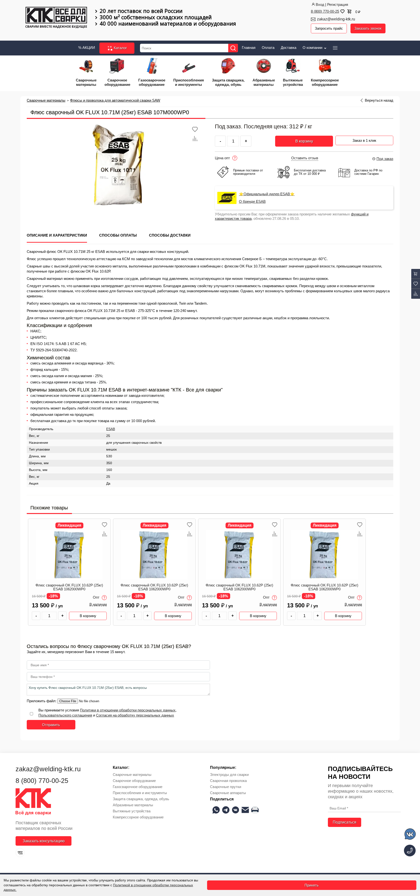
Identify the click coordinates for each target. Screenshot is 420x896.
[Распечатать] (255, 810)
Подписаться (344, 822)
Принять (312, 885)
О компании (313, 47)
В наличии (98, 604)
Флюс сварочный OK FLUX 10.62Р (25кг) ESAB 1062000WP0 (69, 587)
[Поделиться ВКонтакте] (235, 810)
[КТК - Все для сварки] (56, 18)
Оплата (268, 47)
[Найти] (233, 48)
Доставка (288, 47)
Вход (320, 4)
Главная (248, 47)
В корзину (304, 141)
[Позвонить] (410, 850)
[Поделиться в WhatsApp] (216, 810)
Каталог (120, 48)
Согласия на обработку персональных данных (135, 715)
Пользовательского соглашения (65, 715)
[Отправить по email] (245, 810)
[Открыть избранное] (342, 11)
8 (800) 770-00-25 (325, 11)
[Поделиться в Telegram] (225, 810)
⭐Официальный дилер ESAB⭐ (267, 194)
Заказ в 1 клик (364, 140)
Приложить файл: (42, 701)
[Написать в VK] (410, 835)
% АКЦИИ (86, 47)
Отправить (51, 725)
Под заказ (384, 159)
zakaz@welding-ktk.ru (336, 19)
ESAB (110, 429)
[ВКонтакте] (20, 852)
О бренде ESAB (252, 202)
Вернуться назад (379, 100)
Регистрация (337, 4)
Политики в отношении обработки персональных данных (127, 710)
